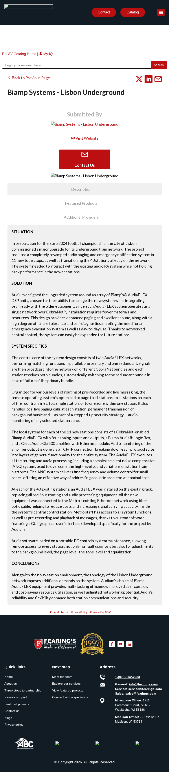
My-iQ (47, 54)
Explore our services (66, 683)
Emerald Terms (59, 612)
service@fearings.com (145, 689)
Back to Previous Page (30, 77)
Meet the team (62, 676)
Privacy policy (13, 724)
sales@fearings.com (140, 693)
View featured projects (67, 690)
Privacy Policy (79, 612)
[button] (161, 12)
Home (8, 676)
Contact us (11, 711)
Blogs (8, 718)
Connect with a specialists (70, 697)
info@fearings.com (143, 684)
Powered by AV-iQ (100, 612)
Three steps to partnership (22, 690)
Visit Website (87, 138)
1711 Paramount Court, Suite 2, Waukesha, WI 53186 (133, 705)
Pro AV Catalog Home (19, 54)
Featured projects (16, 704)
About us (10, 683)
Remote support (15, 697)
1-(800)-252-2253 (127, 677)
